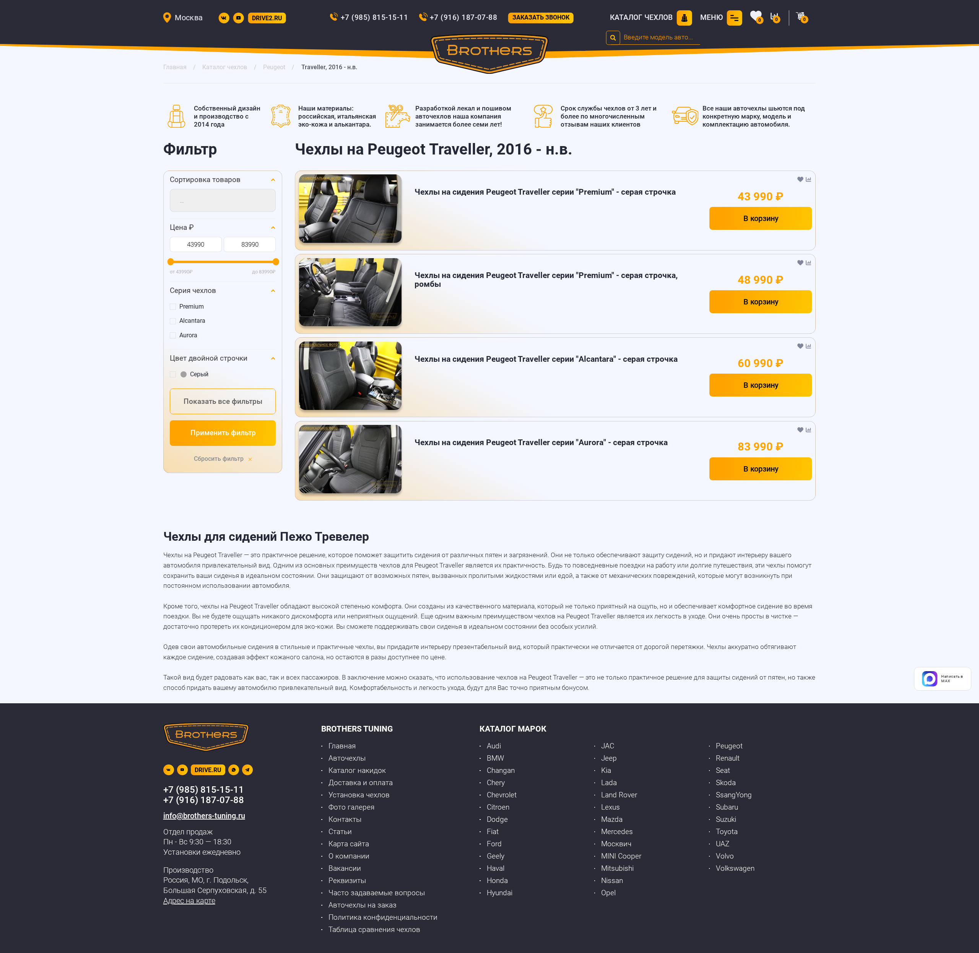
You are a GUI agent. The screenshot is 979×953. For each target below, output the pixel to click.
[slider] (170, 262)
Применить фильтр (223, 433)
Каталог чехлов (641, 17)
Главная (342, 746)
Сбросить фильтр (219, 458)
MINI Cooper (621, 856)
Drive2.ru (267, 18)
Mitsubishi (617, 868)
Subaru (727, 807)
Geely (495, 856)
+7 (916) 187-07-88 (463, 17)
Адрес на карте (189, 900)
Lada (609, 783)
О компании (349, 856)
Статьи (340, 832)
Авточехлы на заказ (363, 905)
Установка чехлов (359, 795)
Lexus (610, 807)
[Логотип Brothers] (489, 56)
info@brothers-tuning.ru (204, 815)
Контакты (345, 819)
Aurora (188, 335)
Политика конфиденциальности (383, 917)
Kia (606, 770)
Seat (723, 770)
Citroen (498, 807)
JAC (607, 746)
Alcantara (192, 320)
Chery (496, 783)
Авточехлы (347, 758)
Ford (494, 844)
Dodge (497, 819)
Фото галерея (351, 807)
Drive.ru (208, 770)
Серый (199, 374)
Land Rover (619, 795)
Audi (494, 746)
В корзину (761, 218)
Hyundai (499, 893)
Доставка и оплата (361, 783)
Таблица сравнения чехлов (374, 929)
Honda (497, 881)
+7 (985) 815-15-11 (374, 17)
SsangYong (734, 795)
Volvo (725, 856)
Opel (608, 893)
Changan (501, 770)
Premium (191, 306)
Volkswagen (735, 868)
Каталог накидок (357, 770)
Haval (495, 868)
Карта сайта (349, 844)
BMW (495, 758)
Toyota (727, 832)
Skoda (726, 783)
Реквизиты (347, 881)
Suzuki (726, 819)
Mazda (612, 819)
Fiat (493, 832)
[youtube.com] (238, 18)
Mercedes (617, 832)
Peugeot (729, 746)
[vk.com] (223, 18)
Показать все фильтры (223, 401)
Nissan (612, 881)
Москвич (616, 844)
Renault (728, 758)
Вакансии (345, 868)
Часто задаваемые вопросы (377, 893)
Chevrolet (502, 795)
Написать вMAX (952, 678)
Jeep (609, 758)
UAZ (722, 844)
